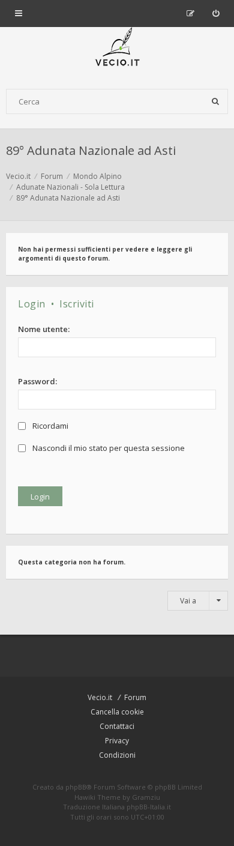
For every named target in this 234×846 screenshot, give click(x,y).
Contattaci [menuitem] (117, 726)
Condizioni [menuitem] (117, 755)
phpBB (75, 786)
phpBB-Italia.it (149, 806)
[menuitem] (215, 13)
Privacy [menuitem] (117, 741)
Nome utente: (44, 329)
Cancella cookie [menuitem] (117, 712)
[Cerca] (215, 101)
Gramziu (146, 797)
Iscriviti (76, 303)
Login (32, 303)
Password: (37, 381)
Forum (135, 697)
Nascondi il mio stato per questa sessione (108, 448)
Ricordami (49, 425)
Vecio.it (100, 697)
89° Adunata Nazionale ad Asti (91, 150)
